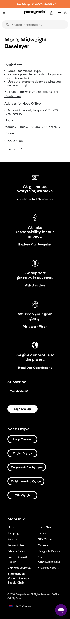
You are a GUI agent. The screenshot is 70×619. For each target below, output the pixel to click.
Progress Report (48, 567)
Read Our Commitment (35, 367)
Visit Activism (35, 285)
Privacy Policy (16, 551)
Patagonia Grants (49, 551)
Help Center (22, 439)
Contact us (12, 96)
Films (10, 527)
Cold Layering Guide (26, 481)
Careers (43, 545)
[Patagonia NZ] (35, 13)
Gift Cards (22, 495)
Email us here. (14, 149)
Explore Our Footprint (35, 244)
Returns (12, 539)
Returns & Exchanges (27, 467)
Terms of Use (15, 545)
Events (42, 533)
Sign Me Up (22, 409)
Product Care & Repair (17, 559)
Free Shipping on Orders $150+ (36, 4)
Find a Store (45, 527)
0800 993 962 (14, 141)
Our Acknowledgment (49, 559)
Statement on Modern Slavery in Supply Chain (18, 578)
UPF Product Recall (19, 567)
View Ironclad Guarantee (35, 199)
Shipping (13, 533)
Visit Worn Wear (35, 326)
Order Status (22, 453)
